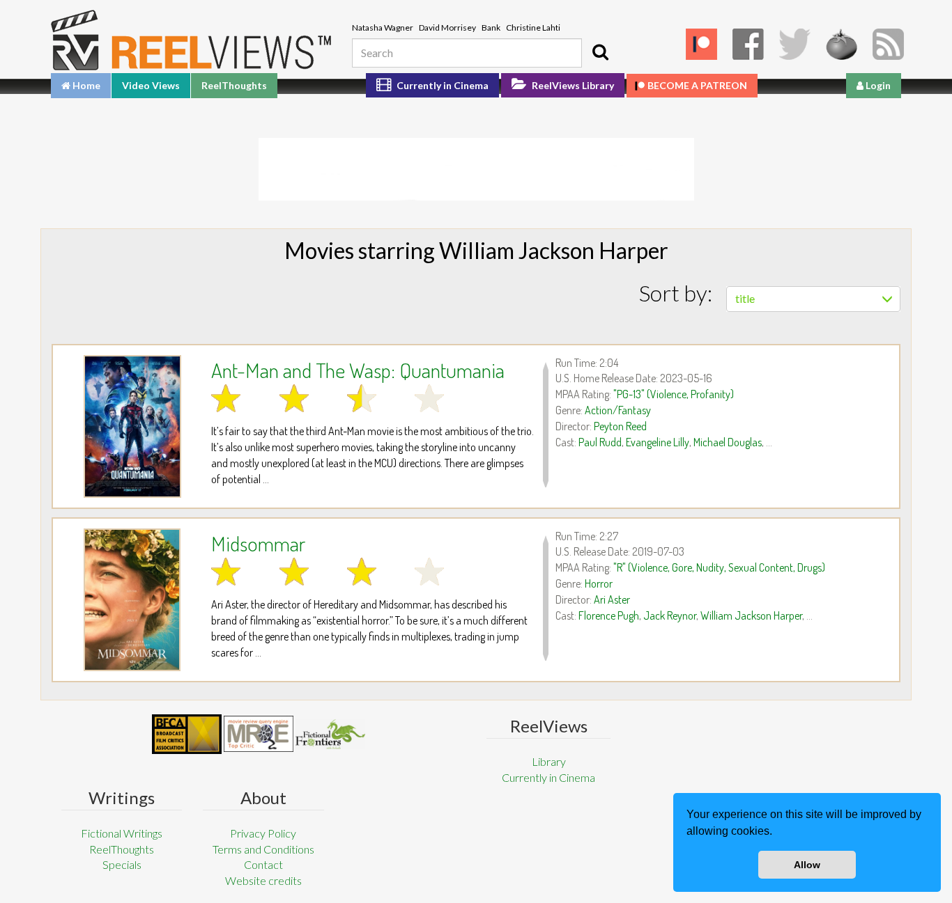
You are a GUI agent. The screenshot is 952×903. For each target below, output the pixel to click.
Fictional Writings (121, 833)
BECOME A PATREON (697, 85)
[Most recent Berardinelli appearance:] (330, 734)
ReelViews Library (572, 85)
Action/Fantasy (618, 410)
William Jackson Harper (751, 615)
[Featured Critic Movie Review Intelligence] (187, 734)
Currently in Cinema (441, 85)
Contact (263, 864)
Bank (491, 27)
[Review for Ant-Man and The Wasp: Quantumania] (132, 426)
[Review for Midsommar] (132, 599)
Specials (121, 864)
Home (85, 85)
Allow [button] (807, 864)
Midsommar (258, 543)
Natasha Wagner (382, 27)
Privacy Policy (263, 833)
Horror (599, 583)
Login (877, 85)
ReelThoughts (234, 85)
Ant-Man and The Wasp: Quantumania (358, 369)
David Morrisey (447, 27)
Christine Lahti (533, 27)
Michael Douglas (727, 442)
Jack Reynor (669, 615)
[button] (777, 833)
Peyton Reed (620, 426)
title (745, 298)
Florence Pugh (608, 615)
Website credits (263, 880)
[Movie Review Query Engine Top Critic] (258, 734)
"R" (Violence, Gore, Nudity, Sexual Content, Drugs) (719, 567)
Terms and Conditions (263, 849)
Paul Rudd (600, 442)
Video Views (151, 85)
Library (549, 761)
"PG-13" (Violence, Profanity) (673, 394)
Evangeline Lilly (657, 442)
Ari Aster (612, 599)
